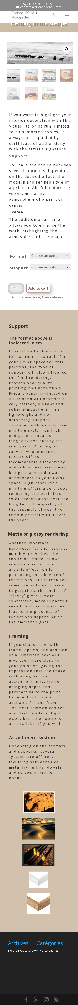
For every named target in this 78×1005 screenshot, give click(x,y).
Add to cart (38, 288)
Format (18, 256)
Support (19, 267)
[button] (67, 49)
